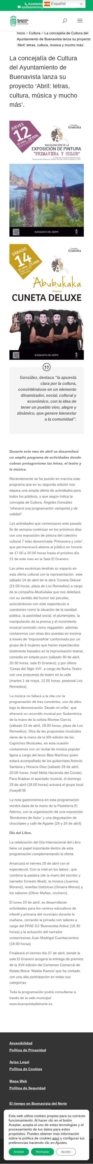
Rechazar (42, 1152)
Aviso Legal (19, 1062)
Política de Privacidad (27, 1050)
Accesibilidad (20, 1043)
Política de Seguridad (27, 1088)
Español (58, 3)
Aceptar (19, 1152)
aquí (55, 1138)
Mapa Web (18, 1081)
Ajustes (66, 1152)
